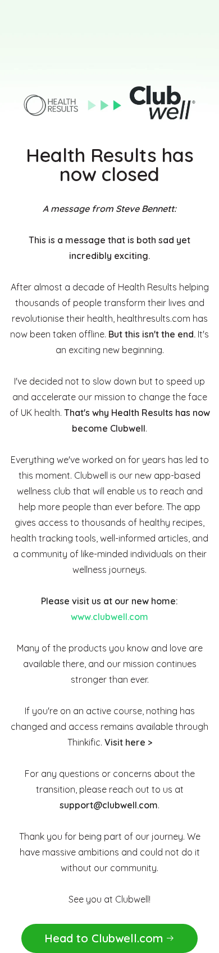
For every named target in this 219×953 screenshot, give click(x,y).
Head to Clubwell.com (103, 938)
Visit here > (128, 742)
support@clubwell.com (109, 805)
